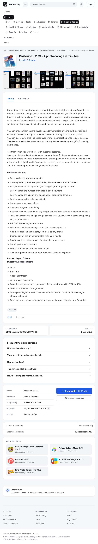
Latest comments (10, 523)
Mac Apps (8, 17)
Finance (54, 22)
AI (9, 22)
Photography (66, 27)
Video (24, 32)
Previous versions (76, 398)
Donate (38, 519)
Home (7, 12)
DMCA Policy (40, 515)
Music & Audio (48, 27)
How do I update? (15, 362)
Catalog (7, 512)
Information (41, 512)
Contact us (39, 523)
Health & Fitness (16, 27)
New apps (7, 515)
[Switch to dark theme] (81, 4)
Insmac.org (14, 533)
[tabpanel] (49, 203)
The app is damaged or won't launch (24, 355)
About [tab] (11, 99)
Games (10, 38)
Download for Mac (16, 50)
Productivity (82, 27)
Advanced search (10, 519)
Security (12, 32)
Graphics (12, 310)
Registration (72, 519)
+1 (48, 408)
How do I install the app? (18, 348)
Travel (35, 32)
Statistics (71, 523)
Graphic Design (71, 22)
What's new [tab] (23, 99)
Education (40, 22)
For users (72, 512)
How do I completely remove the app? (25, 376)
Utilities (32, 27)
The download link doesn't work (22, 369)
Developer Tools (23, 22)
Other (6, 43)
